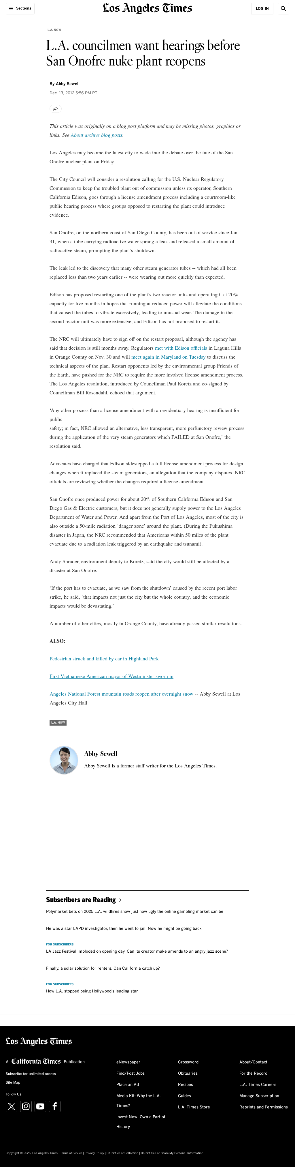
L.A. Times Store (194, 1107)
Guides (184, 1096)
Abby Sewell (68, 84)
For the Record (253, 1074)
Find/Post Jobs (130, 1074)
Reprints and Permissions (263, 1107)
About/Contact (253, 1062)
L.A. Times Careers (257, 1085)
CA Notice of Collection (122, 1153)
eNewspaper (128, 1062)
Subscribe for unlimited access (31, 1074)
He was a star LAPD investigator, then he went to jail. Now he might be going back (124, 929)
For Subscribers (60, 944)
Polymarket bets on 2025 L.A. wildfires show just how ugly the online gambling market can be (134, 912)
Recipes (185, 1085)
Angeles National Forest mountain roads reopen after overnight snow (121, 693)
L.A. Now (54, 30)
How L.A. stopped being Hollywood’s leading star (92, 991)
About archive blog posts (96, 134)
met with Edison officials (181, 347)
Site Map (13, 1082)
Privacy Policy (94, 1153)
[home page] (147, 7)
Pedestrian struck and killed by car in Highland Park (104, 658)
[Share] (56, 109)
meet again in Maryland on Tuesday (168, 356)
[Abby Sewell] (64, 760)
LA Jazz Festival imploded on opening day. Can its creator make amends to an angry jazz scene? (137, 951)
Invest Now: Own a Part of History (140, 1122)
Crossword (188, 1062)
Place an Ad (127, 1085)
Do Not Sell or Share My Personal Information (172, 1153)
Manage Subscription (259, 1096)
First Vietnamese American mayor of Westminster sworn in (111, 676)
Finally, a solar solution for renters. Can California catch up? (103, 968)
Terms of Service (71, 1153)
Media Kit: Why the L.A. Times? (138, 1101)
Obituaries (188, 1074)
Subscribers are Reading (81, 899)
